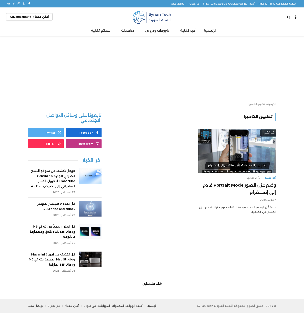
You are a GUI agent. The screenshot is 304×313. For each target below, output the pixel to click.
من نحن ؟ (194, 3)
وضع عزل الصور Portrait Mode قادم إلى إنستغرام (239, 189)
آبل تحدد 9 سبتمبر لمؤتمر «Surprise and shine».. (56, 206)
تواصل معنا (177, 3)
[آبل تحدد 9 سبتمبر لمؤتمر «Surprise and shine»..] (90, 209)
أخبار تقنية (188, 30)
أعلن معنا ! (72, 305)
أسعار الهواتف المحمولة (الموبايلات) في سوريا (229, 3)
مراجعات (127, 30)
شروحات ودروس (157, 30)
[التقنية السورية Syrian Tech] (152, 16)
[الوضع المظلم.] (295, 17)
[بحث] (289, 17)
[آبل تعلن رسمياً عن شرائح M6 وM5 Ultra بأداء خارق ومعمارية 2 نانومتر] (90, 231)
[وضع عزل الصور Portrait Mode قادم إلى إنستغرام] (237, 151)
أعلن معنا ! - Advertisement (29, 16)
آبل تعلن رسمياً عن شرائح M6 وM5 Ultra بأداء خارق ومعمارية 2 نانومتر (52, 232)
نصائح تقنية (100, 30)
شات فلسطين (152, 283)
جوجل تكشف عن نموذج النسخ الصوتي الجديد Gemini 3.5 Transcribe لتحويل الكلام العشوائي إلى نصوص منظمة (53, 178)
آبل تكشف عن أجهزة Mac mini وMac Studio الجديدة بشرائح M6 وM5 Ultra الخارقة (52, 259)
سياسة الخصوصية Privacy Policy (277, 3)
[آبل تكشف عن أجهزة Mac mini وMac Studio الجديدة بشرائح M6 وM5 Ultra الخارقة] (90, 259)
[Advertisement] (152, 69)
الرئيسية (210, 30)
